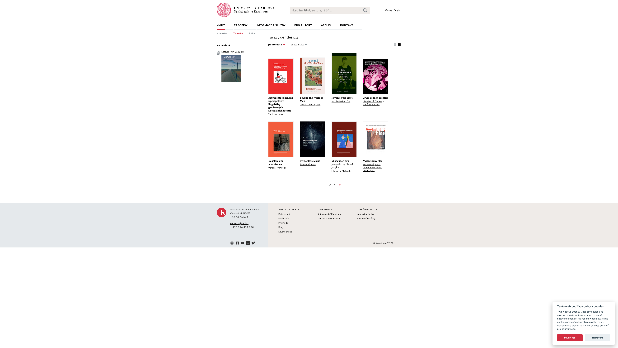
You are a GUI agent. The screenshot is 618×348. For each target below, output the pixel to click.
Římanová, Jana (308, 164)
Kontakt (346, 25)
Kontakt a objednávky (329, 218)
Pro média (283, 222)
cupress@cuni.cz (239, 223)
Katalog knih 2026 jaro (232, 51)
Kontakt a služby (365, 214)
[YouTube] (242, 243)
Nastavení (597, 337)
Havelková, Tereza (372, 101)
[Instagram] (232, 243)
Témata (238, 33)
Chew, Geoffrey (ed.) (310, 104)
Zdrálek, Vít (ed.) (371, 104)
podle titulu (297, 44)
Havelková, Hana (371, 164)
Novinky (222, 33)
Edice (252, 33)
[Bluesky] (253, 243)
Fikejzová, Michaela (341, 171)
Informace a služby (271, 25)
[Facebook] (237, 243)
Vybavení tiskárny (366, 218)
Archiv (326, 25)
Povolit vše (569, 337)
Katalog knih (284, 214)
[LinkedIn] (248, 243)
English (397, 10)
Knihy (221, 25)
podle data (275, 44)
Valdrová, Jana (275, 114)
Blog (280, 227)
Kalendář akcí (285, 231)
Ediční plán (283, 218)
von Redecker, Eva (341, 101)
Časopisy (240, 25)
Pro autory (303, 25)
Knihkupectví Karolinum (329, 214)
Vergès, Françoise (277, 167)
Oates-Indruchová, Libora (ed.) (372, 169)
